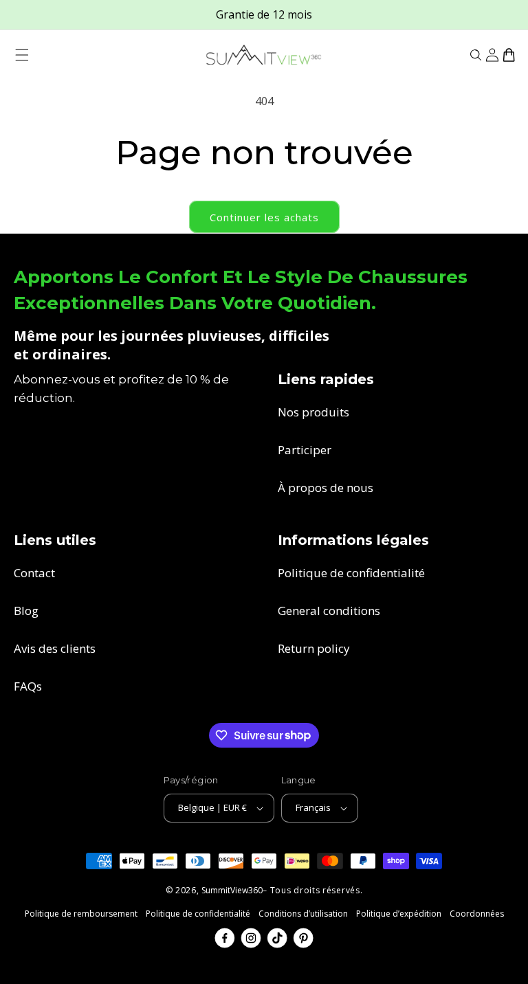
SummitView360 (232, 890)
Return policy (314, 648)
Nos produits (313, 412)
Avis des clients (55, 648)
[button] (22, 55)
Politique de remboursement (81, 913)
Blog (26, 610)
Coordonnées (477, 913)
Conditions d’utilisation (303, 913)
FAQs (28, 686)
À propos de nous (325, 487)
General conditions (329, 610)
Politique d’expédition (398, 913)
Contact (34, 573)
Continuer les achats (264, 217)
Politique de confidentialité (351, 573)
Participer (304, 450)
